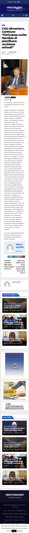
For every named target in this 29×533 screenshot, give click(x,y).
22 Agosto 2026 (9, 449)
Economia (17, 520)
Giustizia (6, 320)
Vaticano (21, 516)
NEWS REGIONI (9, 516)
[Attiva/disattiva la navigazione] (13, 15)
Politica (14, 523)
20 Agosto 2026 (9, 482)
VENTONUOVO (14, 7)
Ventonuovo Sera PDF (8, 520)
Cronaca (10, 523)
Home (5, 510)
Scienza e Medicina (21, 523)
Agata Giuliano (17, 326)
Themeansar (14, 506)
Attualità (5, 523)
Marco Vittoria (17, 310)
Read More (19, 531)
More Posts (19, 251)
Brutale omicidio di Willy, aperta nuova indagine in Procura (9, 265)
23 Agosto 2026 (9, 432)
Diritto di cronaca (11, 510)
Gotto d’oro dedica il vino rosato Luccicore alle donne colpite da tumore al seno (20, 267)
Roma (14, 320)
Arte (5, 303)
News (3, 25)
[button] (23, 15)
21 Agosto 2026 (9, 466)
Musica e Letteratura (12, 303)
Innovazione (22, 520)
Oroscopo (16, 516)
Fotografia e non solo (20, 510)
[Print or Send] (8, 99)
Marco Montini (12, 52)
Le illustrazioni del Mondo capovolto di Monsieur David (14, 513)
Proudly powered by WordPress (10, 505)
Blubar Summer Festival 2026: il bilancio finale (14, 429)
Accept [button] (14, 531)
